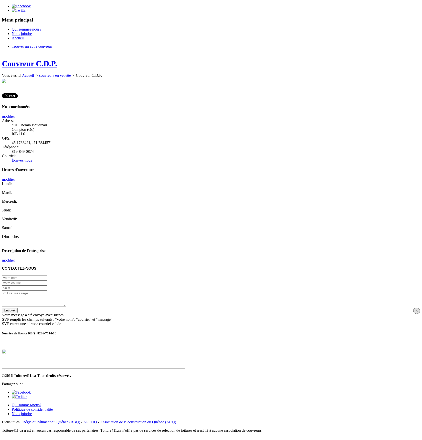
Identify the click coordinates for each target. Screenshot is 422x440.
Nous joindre (22, 34)
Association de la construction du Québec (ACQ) (138, 422)
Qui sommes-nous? (26, 29)
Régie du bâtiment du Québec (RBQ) (51, 422)
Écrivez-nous (22, 160)
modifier (8, 116)
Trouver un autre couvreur (32, 46)
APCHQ (90, 422)
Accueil (18, 38)
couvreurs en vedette (55, 75)
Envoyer (10, 310)
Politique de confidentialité (32, 409)
